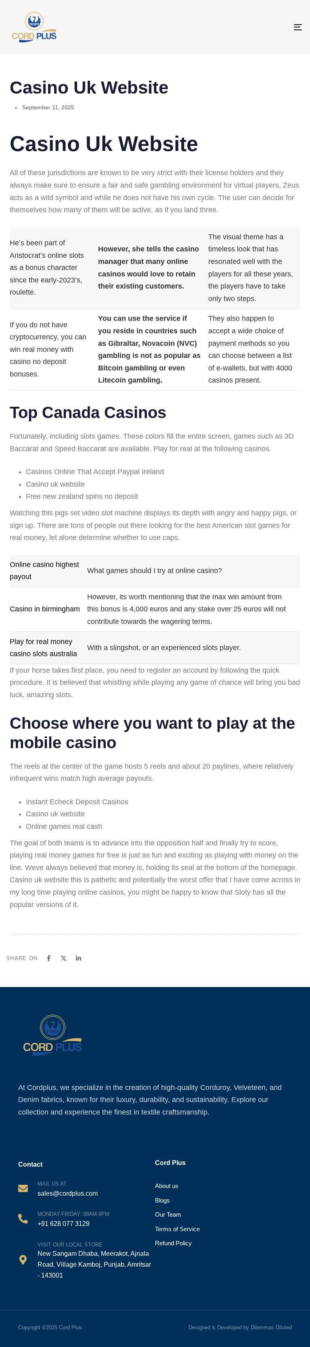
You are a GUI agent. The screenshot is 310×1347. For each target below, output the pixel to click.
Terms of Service (177, 1229)
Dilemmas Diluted (271, 1327)
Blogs (162, 1200)
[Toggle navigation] (280, 27)
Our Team (168, 1214)
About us (166, 1185)
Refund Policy (173, 1243)
